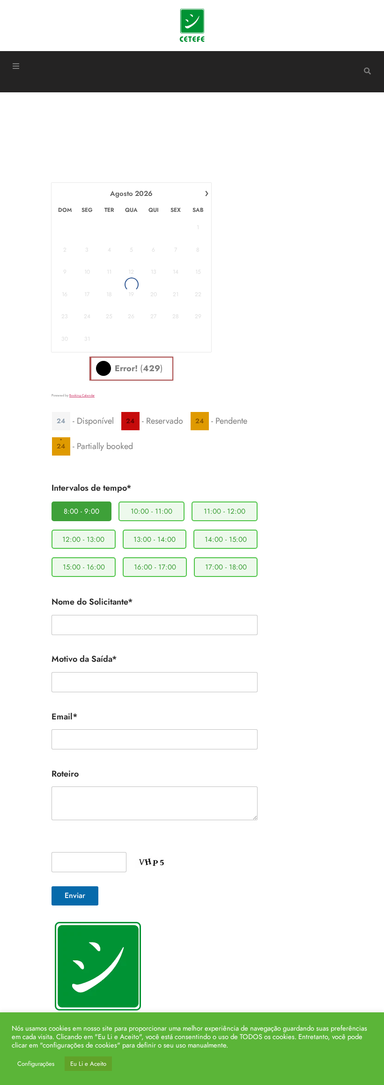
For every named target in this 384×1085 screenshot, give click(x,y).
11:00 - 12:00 (224, 511)
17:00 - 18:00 (226, 567)
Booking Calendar (82, 395)
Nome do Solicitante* (92, 602)
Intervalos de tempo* (92, 488)
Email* (65, 717)
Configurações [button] (35, 1063)
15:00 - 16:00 (84, 567)
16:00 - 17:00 (155, 567)
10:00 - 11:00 (151, 511)
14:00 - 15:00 (226, 539)
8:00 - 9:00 (81, 511)
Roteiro (65, 774)
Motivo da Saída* (84, 659)
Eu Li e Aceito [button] (88, 1063)
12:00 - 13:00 (83, 539)
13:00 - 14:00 (154, 539)
